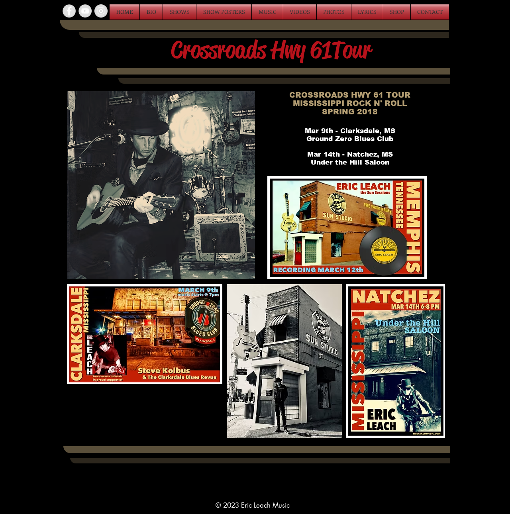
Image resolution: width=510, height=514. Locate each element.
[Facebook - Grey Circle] (69, 11)
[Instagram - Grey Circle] (101, 11)
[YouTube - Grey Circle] (85, 11)
